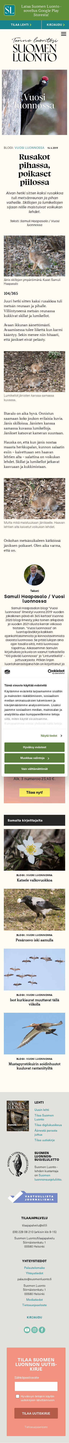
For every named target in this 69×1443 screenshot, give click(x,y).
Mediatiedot (34, 1299)
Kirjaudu (34, 1317)
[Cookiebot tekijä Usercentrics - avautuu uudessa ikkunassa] (49, 671)
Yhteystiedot (34, 1273)
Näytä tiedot (49, 735)
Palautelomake (34, 1268)
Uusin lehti (41, 1110)
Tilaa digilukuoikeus (48, 1125)
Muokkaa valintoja (32, 758)
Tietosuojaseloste (34, 1305)
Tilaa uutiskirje (44, 1140)
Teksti (34, 591)
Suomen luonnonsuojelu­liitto (47, 1177)
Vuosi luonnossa (24, 147)
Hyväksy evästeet (34, 747)
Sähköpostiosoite (26, 1377)
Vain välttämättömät (34, 768)
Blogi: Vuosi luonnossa (34, 875)
